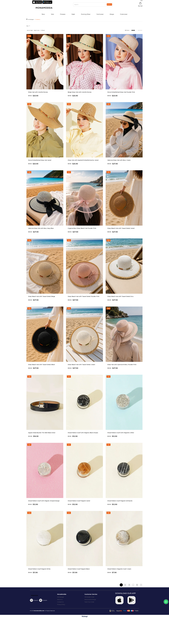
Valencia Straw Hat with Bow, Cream (119, 160)
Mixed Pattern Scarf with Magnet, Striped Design (44, 501)
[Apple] (119, 600)
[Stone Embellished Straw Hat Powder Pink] (124, 61)
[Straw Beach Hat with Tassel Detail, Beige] (44, 266)
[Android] (131, 600)
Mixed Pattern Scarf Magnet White (39, 569)
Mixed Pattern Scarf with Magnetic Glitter (120, 432)
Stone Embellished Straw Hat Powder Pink (121, 92)
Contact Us (60, 602)
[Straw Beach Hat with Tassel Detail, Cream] (84, 334)
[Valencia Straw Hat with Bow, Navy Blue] (44, 198)
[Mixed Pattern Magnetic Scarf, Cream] (124, 538)
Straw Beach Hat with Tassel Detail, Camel (120, 228)
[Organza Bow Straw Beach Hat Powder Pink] (84, 198)
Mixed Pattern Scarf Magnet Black (79, 569)
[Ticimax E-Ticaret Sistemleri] (84, 617)
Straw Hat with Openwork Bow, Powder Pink (121, 364)
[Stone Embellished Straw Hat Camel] (44, 130)
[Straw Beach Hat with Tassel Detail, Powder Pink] (84, 266)
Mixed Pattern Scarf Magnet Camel (79, 501)
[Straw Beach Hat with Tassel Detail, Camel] (124, 198)
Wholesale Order (89, 597)
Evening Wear (85, 14)
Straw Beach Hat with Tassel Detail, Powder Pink (83, 296)
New (43, 14)
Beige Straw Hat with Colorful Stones (79, 92)
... (133, 585)
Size (27, 26)
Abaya (112, 14)
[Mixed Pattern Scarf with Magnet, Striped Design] (44, 470)
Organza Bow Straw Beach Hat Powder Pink (82, 228)
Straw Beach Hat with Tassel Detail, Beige (41, 296)
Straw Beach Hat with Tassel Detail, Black (41, 364)
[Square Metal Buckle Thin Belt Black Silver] (44, 402)
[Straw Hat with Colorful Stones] (44, 61)
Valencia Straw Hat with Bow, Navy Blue (41, 228)
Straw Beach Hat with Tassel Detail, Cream (81, 364)
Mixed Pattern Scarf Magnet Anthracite (119, 501)
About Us (59, 599)
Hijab (73, 14)
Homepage (60, 597)
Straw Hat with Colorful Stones (38, 92)
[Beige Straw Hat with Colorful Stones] (84, 61)
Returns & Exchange (90, 599)
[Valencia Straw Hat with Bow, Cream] (124, 130)
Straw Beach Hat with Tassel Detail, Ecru (120, 296)
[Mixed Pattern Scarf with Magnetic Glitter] (124, 402)
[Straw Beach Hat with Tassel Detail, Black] (44, 334)
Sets (52, 14)
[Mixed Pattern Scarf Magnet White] (44, 538)
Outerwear (123, 14)
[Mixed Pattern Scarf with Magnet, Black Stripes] (84, 402)
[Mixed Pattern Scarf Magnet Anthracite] (124, 470)
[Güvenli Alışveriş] (124, 611)
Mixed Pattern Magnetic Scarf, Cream (119, 569)
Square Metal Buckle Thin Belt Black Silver (41, 432)
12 (137, 585)
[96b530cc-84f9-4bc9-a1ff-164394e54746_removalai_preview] (37, 595)
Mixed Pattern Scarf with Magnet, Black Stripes (83, 432)
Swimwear (100, 14)
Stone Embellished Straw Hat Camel (39, 160)
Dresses (62, 14)
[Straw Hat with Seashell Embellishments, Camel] (84, 130)
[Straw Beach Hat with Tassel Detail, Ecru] (124, 266)
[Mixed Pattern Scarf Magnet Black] (84, 538)
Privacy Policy (61, 604)
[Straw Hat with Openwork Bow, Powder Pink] (124, 334)
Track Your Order (89, 602)
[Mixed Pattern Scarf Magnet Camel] (84, 470)
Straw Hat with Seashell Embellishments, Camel (83, 160)
